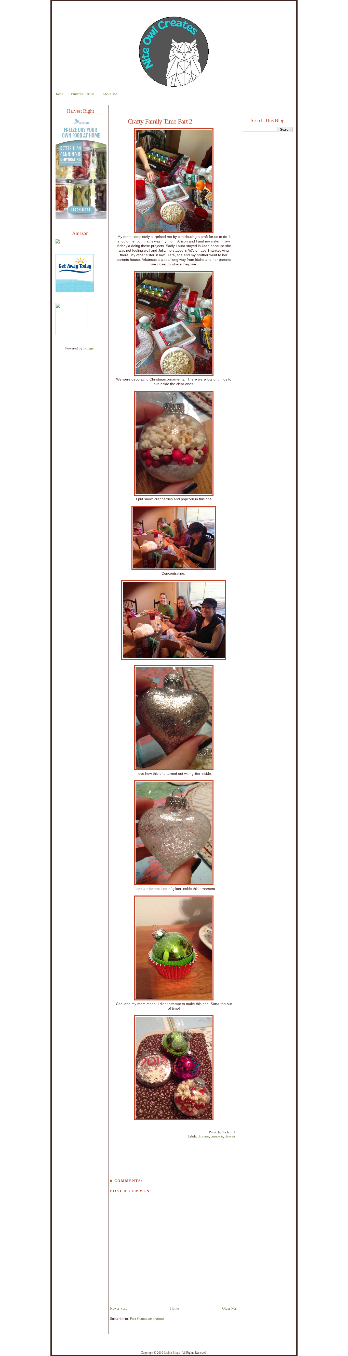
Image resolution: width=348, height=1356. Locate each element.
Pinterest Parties (82, 94)
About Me (109, 94)
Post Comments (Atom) (147, 1319)
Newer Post (118, 1308)
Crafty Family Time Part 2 (160, 121)
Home (59, 94)
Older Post (229, 1308)
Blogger (89, 348)
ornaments (217, 1136)
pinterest (230, 1136)
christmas (203, 1136)
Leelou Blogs (172, 1352)
